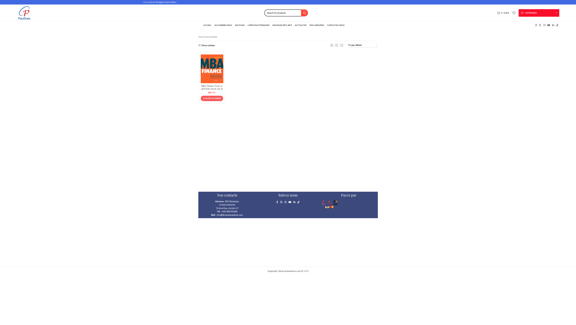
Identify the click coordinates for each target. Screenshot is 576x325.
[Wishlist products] (514, 13)
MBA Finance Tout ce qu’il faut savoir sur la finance (212, 89)
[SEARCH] (304, 12)
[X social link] (540, 25)
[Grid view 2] (331, 45)
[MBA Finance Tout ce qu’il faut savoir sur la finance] (212, 68)
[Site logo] (24, 12)
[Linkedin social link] (553, 25)
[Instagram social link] (544, 25)
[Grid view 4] (341, 45)
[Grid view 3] (336, 45)
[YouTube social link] (548, 25)
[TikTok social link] (557, 25)
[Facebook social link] (536, 25)
